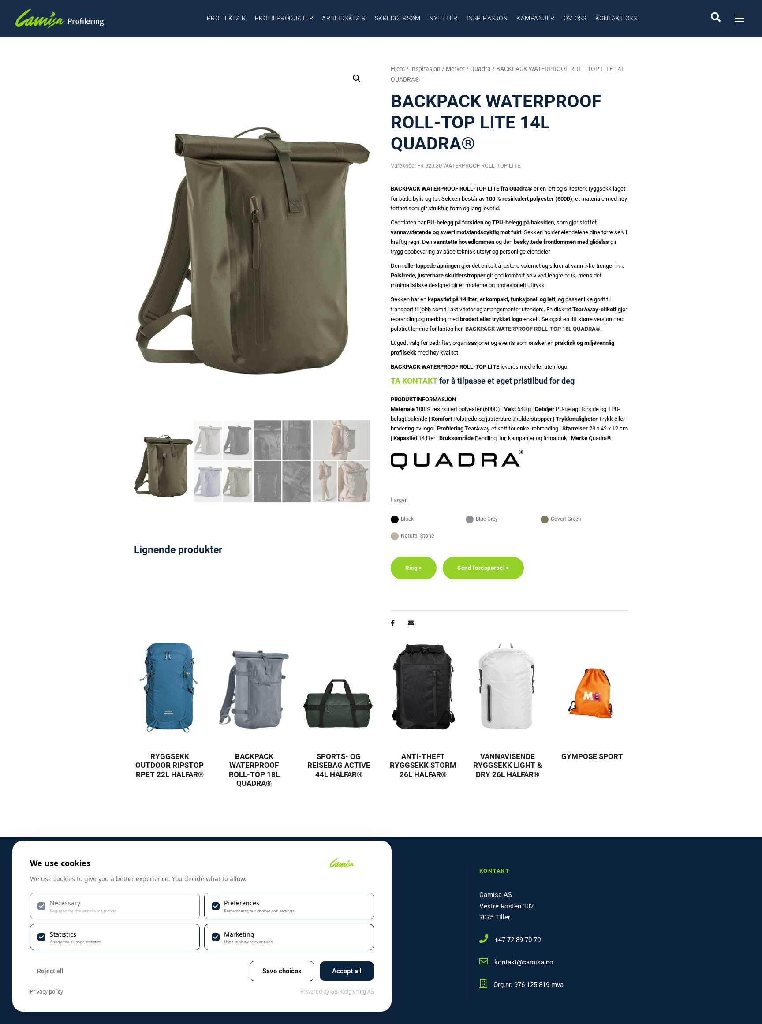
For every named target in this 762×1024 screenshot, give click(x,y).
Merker (455, 68)
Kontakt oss (616, 18)
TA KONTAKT (414, 380)
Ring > (413, 567)
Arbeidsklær (344, 18)
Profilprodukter (284, 18)
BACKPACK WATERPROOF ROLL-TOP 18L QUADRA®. (533, 328)
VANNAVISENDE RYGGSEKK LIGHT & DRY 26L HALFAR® (507, 765)
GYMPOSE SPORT (592, 756)
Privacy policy (46, 991)
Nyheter (443, 18)
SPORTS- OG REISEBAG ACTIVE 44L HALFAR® (338, 765)
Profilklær (226, 18)
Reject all (50, 971)
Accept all (347, 971)
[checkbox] (115, 906)
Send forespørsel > (483, 567)
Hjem (398, 68)
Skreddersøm (398, 18)
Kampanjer (535, 18)
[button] (357, 78)
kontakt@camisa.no (523, 962)
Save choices (282, 971)
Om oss (575, 18)
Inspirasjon (487, 18)
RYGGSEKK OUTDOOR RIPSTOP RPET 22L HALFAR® (169, 765)
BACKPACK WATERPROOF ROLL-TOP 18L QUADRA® (254, 770)
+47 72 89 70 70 (517, 940)
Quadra (480, 68)
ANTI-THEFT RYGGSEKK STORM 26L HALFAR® (423, 765)
